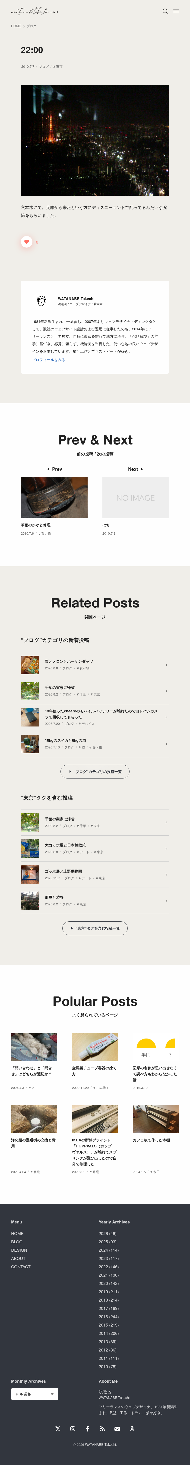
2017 (103, 1308)
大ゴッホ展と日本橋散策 (65, 845)
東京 (59, 66)
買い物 (46, 533)
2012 (103, 1350)
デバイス (88, 723)
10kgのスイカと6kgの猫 (65, 740)
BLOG (16, 1241)
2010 (103, 1366)
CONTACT (21, 1266)
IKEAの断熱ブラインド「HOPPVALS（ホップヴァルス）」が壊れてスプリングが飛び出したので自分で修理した (94, 1152)
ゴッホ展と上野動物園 (63, 871)
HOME (17, 1233)
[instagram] (72, 1428)
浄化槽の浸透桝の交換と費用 (33, 1143)
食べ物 (84, 667)
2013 (103, 1341)
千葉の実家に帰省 (60, 687)
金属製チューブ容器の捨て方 (94, 1070)
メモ (35, 1087)
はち (106, 524)
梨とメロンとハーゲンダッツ (69, 661)
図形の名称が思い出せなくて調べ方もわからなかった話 (155, 1073)
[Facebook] (87, 1428)
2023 (103, 1258)
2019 (103, 1291)
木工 (156, 1171)
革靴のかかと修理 (36, 524)
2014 (103, 1333)
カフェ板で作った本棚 (151, 1140)
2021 (103, 1275)
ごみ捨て (102, 1087)
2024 (103, 1250)
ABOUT (18, 1258)
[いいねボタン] (26, 242)
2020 (103, 1283)
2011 (103, 1358)
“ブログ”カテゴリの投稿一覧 (98, 771)
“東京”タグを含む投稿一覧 (98, 928)
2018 (103, 1300)
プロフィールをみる (48, 359)
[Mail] (117, 1428)
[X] (57, 1428)
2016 (103, 1316)
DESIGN (19, 1250)
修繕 (36, 1171)
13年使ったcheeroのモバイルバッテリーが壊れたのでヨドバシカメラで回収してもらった (101, 714)
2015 (103, 1325)
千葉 (83, 694)
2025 (103, 1241)
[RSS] (102, 1428)
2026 (103, 1233)
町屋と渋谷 (54, 897)
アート (84, 851)
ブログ (44, 66)
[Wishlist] (132, 1428)
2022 (103, 1266)
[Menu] (165, 11)
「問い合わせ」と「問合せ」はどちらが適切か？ (31, 1070)
